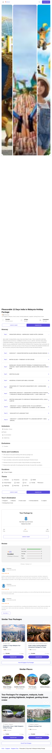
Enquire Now (13, 656)
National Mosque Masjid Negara (44, 687)
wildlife (34, 479)
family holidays (7, 482)
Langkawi (31, 316)
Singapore (5, 316)
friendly (33, 482)
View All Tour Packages (26, 743)
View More (5, 613)
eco (25, 482)
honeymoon (16, 479)
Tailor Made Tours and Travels (26, 521)
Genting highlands (24, 316)
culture (18, 482)
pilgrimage (6, 485)
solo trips (26, 485)
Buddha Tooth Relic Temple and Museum (19, 687)
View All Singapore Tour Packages (26, 662)
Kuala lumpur (16, 316)
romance (41, 482)
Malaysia (10, 316)
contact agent (14, 325)
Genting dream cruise (39, 316)
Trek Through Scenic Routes (32, 687)
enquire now (38, 325)
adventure (6, 479)
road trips (16, 485)
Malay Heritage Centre (7, 687)
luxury (25, 479)
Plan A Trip (46, 2)
